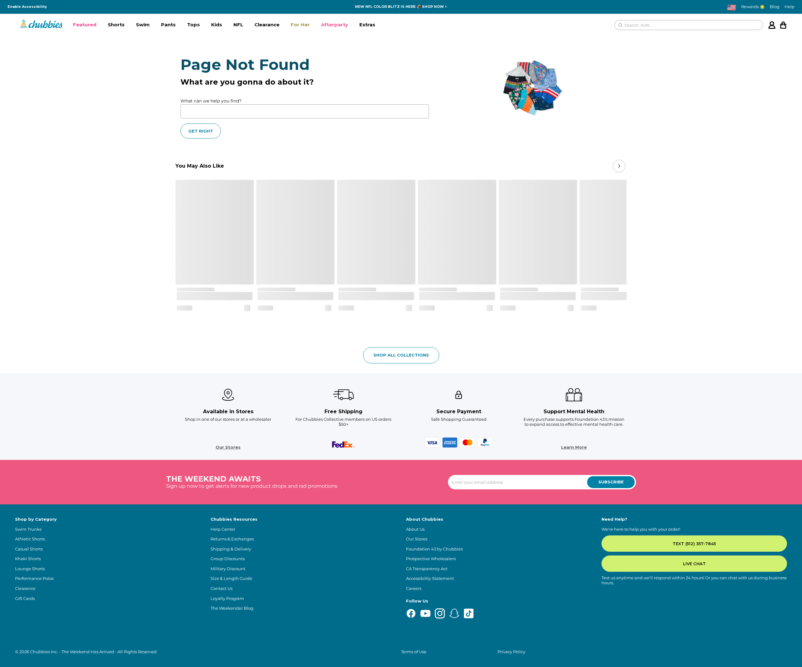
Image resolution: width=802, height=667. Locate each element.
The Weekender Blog (232, 608)
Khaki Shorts (28, 558)
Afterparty (334, 25)
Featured (84, 25)
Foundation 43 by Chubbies (434, 549)
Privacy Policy (511, 651)
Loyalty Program (227, 598)
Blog (774, 6)
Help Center (223, 529)
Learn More (574, 447)
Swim (143, 25)
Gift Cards (25, 598)
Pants (168, 25)
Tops (193, 25)
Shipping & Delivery (231, 549)
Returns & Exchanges (232, 539)
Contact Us (221, 588)
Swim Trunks (28, 529)
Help (789, 6)
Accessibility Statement (430, 578)
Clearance (266, 25)
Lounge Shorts (30, 568)
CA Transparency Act (426, 568)
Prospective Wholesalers (431, 558)
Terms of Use (413, 651)
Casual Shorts (29, 549)
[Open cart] (783, 25)
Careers (413, 588)
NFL (238, 25)
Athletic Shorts (30, 539)
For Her (300, 25)
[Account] (772, 25)
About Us (415, 529)
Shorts (116, 25)
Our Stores (228, 447)
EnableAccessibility (27, 7)
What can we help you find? (211, 101)
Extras (367, 25)
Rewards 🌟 (753, 6)
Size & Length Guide (231, 578)
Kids (216, 25)
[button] (84, 25)
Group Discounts (228, 558)
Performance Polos (34, 578)
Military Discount (228, 568)
